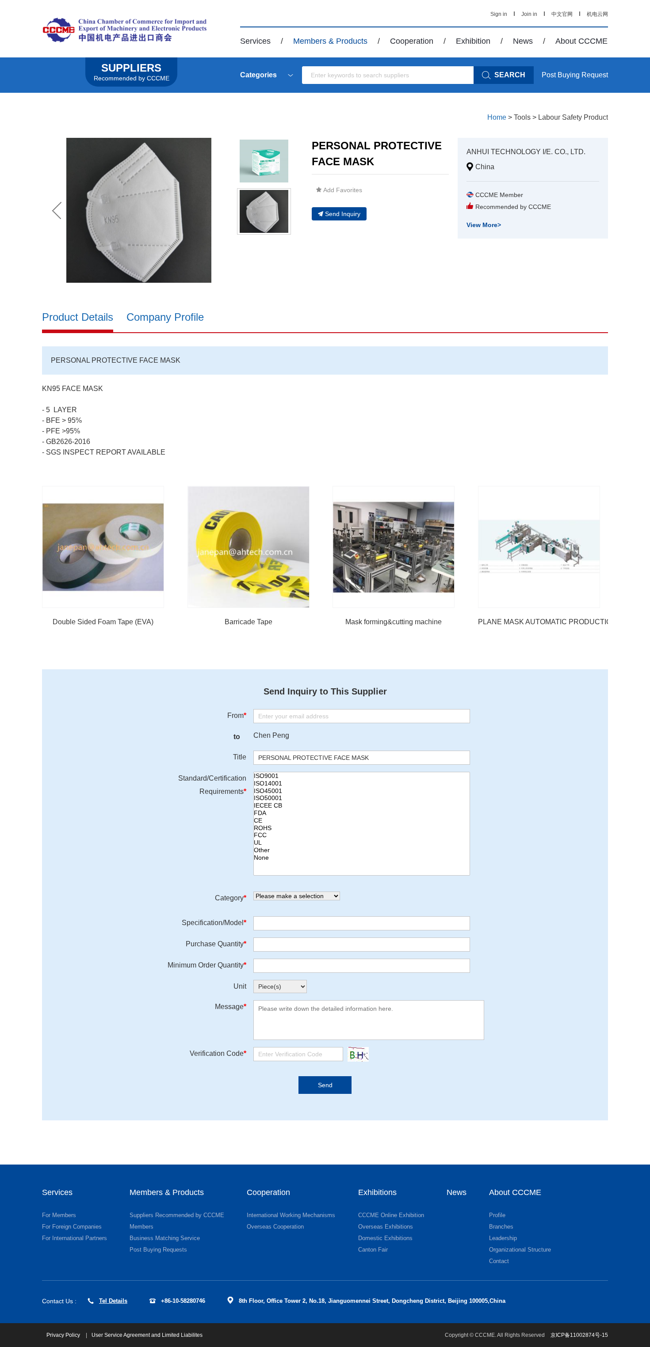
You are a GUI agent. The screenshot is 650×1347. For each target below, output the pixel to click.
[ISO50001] (362, 798)
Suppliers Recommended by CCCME (177, 1215)
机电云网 (597, 14)
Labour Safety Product (573, 117)
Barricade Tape (248, 622)
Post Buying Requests (158, 1249)
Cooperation (411, 41)
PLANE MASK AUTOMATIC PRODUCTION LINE (556, 622)
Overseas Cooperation (275, 1226)
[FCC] (362, 835)
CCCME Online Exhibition (391, 1215)
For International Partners (74, 1238)
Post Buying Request (575, 75)
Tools (522, 117)
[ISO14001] (362, 783)
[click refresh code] (356, 1054)
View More (483, 224)
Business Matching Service (165, 1238)
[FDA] (362, 813)
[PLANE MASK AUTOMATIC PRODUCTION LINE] (539, 547)
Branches (501, 1226)
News (523, 41)
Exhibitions (377, 1192)
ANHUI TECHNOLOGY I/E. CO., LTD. (525, 152)
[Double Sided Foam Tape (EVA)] (103, 547)
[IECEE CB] (362, 805)
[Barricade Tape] (248, 547)
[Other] (362, 850)
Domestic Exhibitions (385, 1238)
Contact (499, 1261)
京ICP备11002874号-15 (579, 1335)
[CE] (362, 820)
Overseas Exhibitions (385, 1226)
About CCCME (581, 41)
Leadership (503, 1238)
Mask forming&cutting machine (393, 622)
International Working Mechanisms (291, 1215)
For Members (59, 1215)
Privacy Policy (63, 1335)
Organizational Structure (520, 1249)
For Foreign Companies (72, 1226)
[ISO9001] (362, 776)
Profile (497, 1215)
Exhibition (473, 41)
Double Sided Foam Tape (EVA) (103, 622)
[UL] (362, 842)
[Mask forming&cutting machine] (394, 547)
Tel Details (113, 1301)
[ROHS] (362, 828)
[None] (362, 857)
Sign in (498, 14)
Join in (529, 14)
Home (496, 117)
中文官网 (562, 14)
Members (141, 1226)
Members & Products (330, 41)
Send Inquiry (342, 213)
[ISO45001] (362, 791)
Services (255, 41)
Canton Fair (373, 1249)
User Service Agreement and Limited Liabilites (147, 1335)
